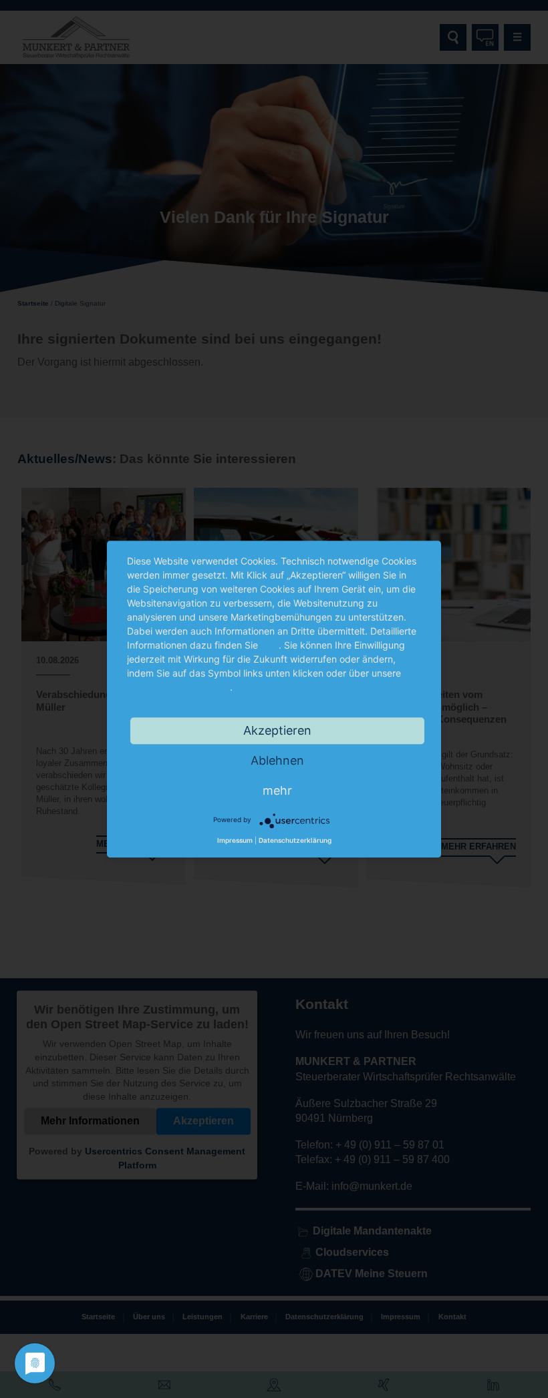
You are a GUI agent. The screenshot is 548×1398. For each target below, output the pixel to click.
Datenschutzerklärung (178, 687)
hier (270, 645)
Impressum (235, 840)
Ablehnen (277, 760)
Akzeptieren (277, 730)
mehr (277, 790)
